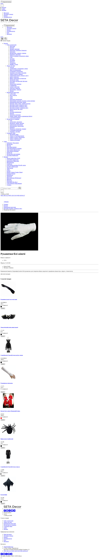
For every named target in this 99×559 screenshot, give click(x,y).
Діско (8, 169)
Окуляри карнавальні (15, 112)
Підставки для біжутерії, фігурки (18, 81)
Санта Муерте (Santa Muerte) (14, 183)
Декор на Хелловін (15, 140)
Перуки (12, 113)
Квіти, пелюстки (14, 77)
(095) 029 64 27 (21, 195)
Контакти (9, 34)
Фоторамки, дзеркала (15, 89)
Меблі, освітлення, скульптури (18, 78)
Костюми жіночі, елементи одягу (18, 106)
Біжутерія (12, 46)
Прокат (6, 15)
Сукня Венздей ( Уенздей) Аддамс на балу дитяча (12, 355)
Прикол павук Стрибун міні (7, 438)
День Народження (11, 147)
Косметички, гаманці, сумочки (18, 53)
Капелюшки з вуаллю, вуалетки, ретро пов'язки (22, 100)
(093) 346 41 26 (5, 195)
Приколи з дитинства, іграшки (18, 129)
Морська (9, 179)
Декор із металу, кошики (16, 74)
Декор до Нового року (16, 138)
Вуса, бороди (13, 95)
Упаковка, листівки (15, 131)
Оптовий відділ (8, 17)
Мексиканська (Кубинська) (14, 178)
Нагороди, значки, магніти (17, 123)
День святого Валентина (13, 150)
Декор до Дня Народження (17, 136)
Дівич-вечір (10, 168)
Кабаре (9, 171)
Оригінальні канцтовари (16, 124)
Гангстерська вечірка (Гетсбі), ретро (16, 165)
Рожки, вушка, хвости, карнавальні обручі (21, 116)
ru (2, 3)
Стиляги (9, 185)
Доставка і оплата (8, 14)
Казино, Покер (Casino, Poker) (15, 172)
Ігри (11, 120)
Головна (6, 204)
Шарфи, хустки (14, 64)
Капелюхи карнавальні (16, 99)
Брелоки (12, 47)
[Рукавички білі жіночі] (19, 250)
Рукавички (13, 63)
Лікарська (9, 176)
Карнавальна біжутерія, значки (18, 102)
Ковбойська (10, 175)
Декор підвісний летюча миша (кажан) (9, 327)
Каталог (4, 7)
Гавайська (9, 164)
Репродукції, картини (15, 84)
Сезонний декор (11, 133)
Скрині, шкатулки (14, 86)
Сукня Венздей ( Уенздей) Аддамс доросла (10, 466)
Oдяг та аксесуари (11, 44)
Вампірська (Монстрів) (13, 161)
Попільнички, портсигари (17, 126)
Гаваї (11, 96)
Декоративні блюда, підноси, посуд (19, 75)
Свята (3, 8)
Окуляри (12, 58)
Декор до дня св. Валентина (17, 137)
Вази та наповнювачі (15, 70)
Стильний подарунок (15, 130)
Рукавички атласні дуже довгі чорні (9, 299)
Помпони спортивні (15, 115)
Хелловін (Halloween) (12, 155)
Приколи (12, 127)
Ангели (12, 67)
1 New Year (13, 93)
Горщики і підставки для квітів (18, 72)
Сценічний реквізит (15, 117)
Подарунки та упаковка (13, 119)
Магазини (6, 13)
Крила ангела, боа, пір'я (16, 109)
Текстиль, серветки (15, 88)
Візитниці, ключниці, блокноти (18, 50)
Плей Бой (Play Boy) (12, 182)
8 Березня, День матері (13, 143)
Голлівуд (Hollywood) (12, 166)
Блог (8, 32)
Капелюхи (12, 51)
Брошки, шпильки (14, 49)
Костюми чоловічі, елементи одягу (19, 107)
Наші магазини (8, 534)
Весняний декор (14, 134)
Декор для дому (11, 65)
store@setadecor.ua (8, 546)
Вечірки (4, 10)
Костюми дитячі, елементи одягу (18, 105)
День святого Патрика (13, 151)
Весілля (9, 145)
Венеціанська (10, 162)
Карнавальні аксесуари (13, 92)
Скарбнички (13, 85)
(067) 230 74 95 (13, 195)
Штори (12, 91)
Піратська (9, 180)
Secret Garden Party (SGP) (13, 158)
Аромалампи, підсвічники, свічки (19, 68)
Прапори (12, 82)
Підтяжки (12, 60)
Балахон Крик (4, 494)
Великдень (10, 144)
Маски (11, 110)
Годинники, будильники (16, 71)
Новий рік (9, 152)
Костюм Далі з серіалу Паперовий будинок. (10, 411)
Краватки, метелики (15, 54)
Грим (11, 98)
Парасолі (12, 61)
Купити (2, 308)
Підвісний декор (14, 79)
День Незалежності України (14, 148)
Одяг (11, 57)
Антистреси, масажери (16, 122)
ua (1, 3)
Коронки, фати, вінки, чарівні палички (20, 103)
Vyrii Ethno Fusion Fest (12, 159)
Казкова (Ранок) (11, 173)
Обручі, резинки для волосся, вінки (19, 56)
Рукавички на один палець (7, 383)
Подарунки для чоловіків (13, 154)
